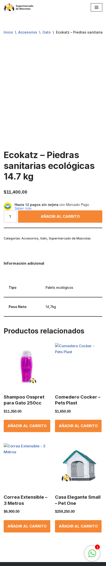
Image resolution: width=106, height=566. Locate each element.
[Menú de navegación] (96, 7)
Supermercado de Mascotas (70, 238)
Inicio (8, 32)
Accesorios (27, 32)
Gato (46, 32)
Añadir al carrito (60, 216)
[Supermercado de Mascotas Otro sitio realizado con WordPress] (18, 7)
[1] (92, 556)
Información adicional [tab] (24, 263)
